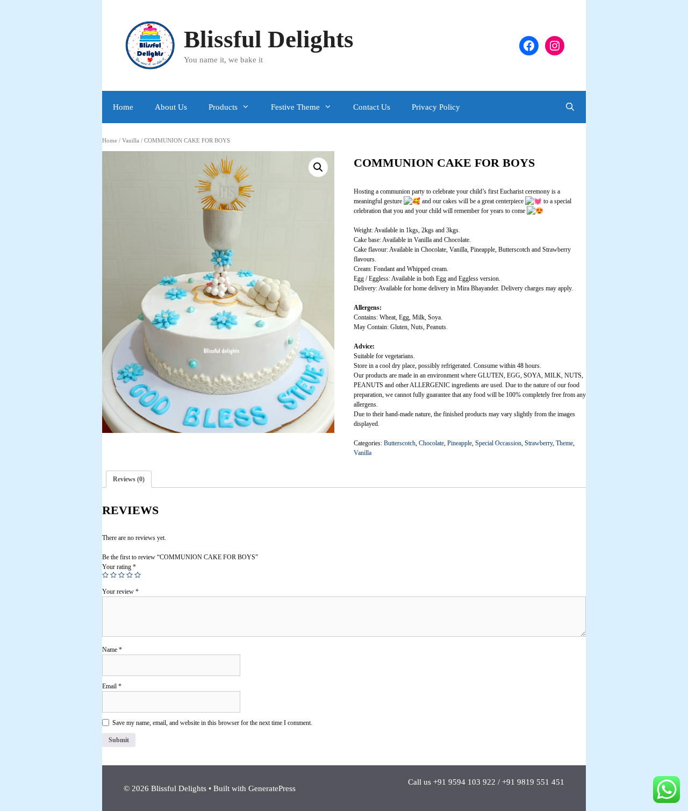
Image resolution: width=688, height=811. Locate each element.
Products (223, 107)
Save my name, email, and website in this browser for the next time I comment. (212, 723)
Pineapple (459, 443)
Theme (564, 443)
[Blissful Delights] (150, 44)
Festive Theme (295, 107)
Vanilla (130, 140)
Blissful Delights (269, 39)
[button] (318, 167)
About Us (171, 107)
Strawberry (539, 443)
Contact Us (371, 107)
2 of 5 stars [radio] (113, 575)
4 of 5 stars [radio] (129, 575)
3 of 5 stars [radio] (121, 575)
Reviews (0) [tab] (129, 479)
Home (123, 107)
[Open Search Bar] (570, 107)
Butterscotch (399, 443)
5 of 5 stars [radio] (137, 575)
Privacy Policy (436, 107)
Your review (120, 591)
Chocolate (431, 443)
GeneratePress (272, 788)
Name (112, 649)
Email (111, 686)
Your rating (119, 567)
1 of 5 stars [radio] (105, 575)
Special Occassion (498, 443)
